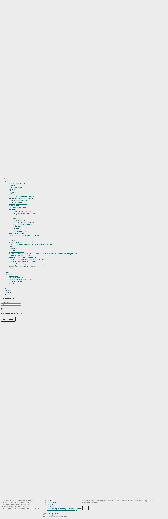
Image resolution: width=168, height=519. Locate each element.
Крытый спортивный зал (17, 183)
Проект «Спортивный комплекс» (23, 222)
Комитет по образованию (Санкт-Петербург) (62, 510)
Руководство (13, 250)
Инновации (12, 209)
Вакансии (50, 501)
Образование (13, 248)
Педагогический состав (16, 252)
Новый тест (16, 215)
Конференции (16, 226)
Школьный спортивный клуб (18, 231)
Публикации (12, 191)
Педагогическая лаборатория (22, 211)
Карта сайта (51, 506)
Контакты (8, 292)
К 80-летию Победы (15, 202)
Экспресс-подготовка (16, 278)
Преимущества (13, 276)
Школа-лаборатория (19, 220)
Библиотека (13, 189)
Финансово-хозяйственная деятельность (22, 257)
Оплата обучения (14, 206)
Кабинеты (12, 185)
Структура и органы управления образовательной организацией (30, 244)
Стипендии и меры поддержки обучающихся (23, 261)
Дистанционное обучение (17, 207)
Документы (12, 246)
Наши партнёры (52, 504)
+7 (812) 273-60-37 (53, 513)
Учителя (7, 272)
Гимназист (8, 291)
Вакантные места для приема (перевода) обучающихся (27, 259)
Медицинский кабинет (16, 187)
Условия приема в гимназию (18, 204)
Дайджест (15, 228)
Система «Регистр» (18, 217)
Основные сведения (15, 243)
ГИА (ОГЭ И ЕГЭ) (14, 195)
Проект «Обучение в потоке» (22, 224)
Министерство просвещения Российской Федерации (64, 508)
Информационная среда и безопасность (22, 198)
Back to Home (8, 319)
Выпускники (12, 193)
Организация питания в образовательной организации (27, 265)
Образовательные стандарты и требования (23, 267)
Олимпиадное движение (17, 233)
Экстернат (8, 274)
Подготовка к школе (15, 281)
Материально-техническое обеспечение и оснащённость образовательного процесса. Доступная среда (43, 254)
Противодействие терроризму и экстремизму (24, 235)
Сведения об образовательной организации (19, 241)
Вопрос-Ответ (52, 502)
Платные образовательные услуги (20, 255)
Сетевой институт (18, 219)
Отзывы (11, 283)
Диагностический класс (12, 289)
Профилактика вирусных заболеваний (21, 196)
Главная (3, 302)
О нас (6, 182)
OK (85, 508)
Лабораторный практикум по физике (21, 279)
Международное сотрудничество (20, 263)
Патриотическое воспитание (18, 200)
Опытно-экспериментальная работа (24, 213)
